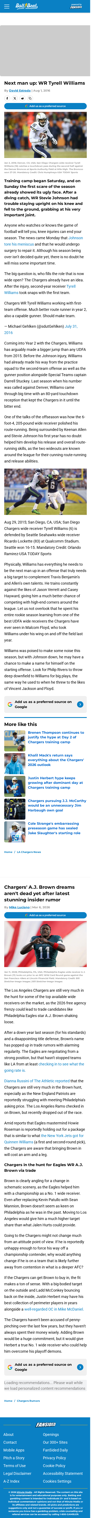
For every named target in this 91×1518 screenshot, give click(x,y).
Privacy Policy (54, 1458)
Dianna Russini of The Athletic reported (37, 1081)
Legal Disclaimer (17, 1473)
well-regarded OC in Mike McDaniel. (54, 1309)
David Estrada (20, 90)
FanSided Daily (55, 1450)
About (8, 1434)
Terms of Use (14, 1465)
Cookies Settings (57, 1481)
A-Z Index (11, 1481)
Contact (10, 1442)
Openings (51, 1434)
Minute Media (24, 1492)
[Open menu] (6, 6)
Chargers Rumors (28, 1400)
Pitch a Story (14, 1458)
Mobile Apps (13, 1450)
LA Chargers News (29, 852)
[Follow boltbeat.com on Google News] (80, 704)
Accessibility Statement (63, 1473)
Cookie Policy (54, 1465)
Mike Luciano (19, 907)
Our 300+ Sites (55, 1442)
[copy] (30, 98)
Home (8, 852)
